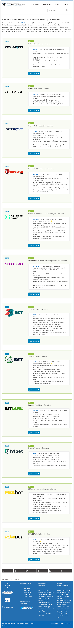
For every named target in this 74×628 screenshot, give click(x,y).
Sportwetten (35, 5)
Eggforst (45, 309)
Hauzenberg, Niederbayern (54, 214)
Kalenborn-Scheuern (50, 489)
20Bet (35, 362)
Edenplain (45, 448)
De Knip (47, 534)
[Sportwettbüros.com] (14, 5)
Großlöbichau (48, 126)
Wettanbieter (47, 5)
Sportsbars (27, 588)
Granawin (36, 219)
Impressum (54, 623)
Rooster (36, 174)
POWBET (36, 539)
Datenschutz (62, 623)
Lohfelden (47, 44)
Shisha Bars (27, 590)
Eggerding (47, 405)
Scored (35, 131)
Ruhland (46, 89)
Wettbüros (66, 5)
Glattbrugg (50, 169)
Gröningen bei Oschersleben (56, 261)
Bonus (57, 5)
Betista (35, 94)
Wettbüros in (5, 579)
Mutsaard (45, 356)
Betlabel (35, 410)
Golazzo (35, 49)
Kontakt (69, 623)
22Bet (35, 315)
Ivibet (35, 453)
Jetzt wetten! (34, 73)
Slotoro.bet (37, 266)
